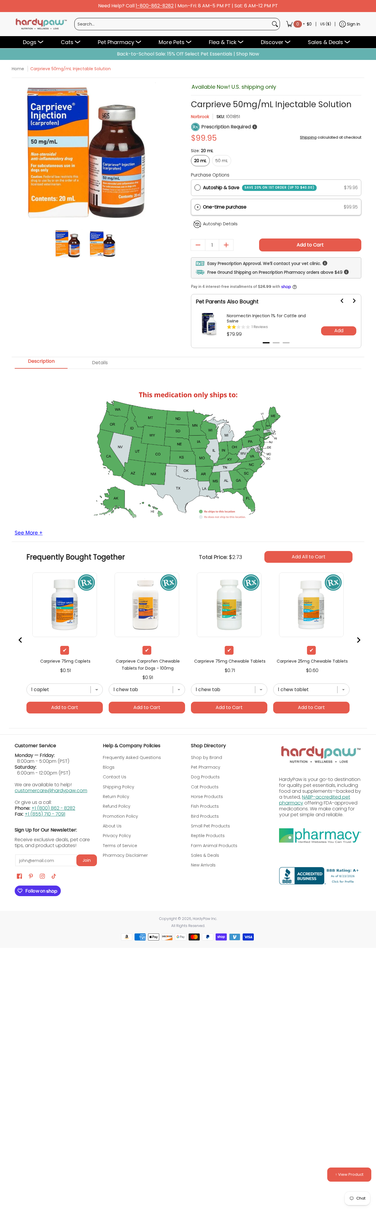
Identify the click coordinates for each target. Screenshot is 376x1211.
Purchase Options (210, 175)
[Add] (226, 245)
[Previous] (20, 153)
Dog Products (205, 777)
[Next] (150, 153)
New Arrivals (203, 865)
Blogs (109, 767)
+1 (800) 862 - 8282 (53, 808)
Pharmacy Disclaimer (125, 855)
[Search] (275, 24)
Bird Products (205, 816)
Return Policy (116, 797)
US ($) (325, 23)
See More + (29, 533)
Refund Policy (116, 806)
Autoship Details (220, 224)
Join (87, 860)
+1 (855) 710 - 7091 (45, 814)
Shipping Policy (118, 787)
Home (18, 69)
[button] (276, 207)
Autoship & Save (258, 187)
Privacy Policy (117, 836)
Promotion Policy (120, 816)
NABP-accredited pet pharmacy (314, 800)
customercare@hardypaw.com (51, 790)
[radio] (197, 187)
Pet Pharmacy (205, 767)
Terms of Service (120, 846)
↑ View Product (349, 1174)
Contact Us (114, 777)
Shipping (308, 137)
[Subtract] (198, 245)
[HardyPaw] (41, 24)
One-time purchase (224, 207)
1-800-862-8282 (155, 6)
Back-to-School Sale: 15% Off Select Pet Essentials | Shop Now (188, 54)
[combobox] (172, 24)
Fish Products (205, 806)
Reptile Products (208, 836)
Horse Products (207, 797)
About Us (112, 826)
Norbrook (200, 117)
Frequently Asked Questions (132, 757)
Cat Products (205, 787)
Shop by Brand (206, 757)
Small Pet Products (210, 826)
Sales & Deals (205, 855)
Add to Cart (310, 244)
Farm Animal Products (214, 846)
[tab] (41, 363)
